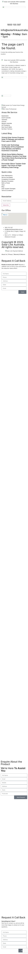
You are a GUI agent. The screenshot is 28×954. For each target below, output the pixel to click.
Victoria (4, 121)
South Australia (6, 118)
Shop (3, 185)
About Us (4, 254)
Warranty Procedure (7, 181)
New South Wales (7, 127)
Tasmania (4, 119)
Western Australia (7, 123)
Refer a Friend (6, 183)
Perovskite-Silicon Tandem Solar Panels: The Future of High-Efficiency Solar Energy (14, 165)
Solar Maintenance (7, 175)
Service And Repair (7, 177)
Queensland (5, 116)
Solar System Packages (8, 188)
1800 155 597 (14, 24)
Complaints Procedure (8, 179)
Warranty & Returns (19, 254)
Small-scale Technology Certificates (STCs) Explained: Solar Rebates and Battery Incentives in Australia (13, 148)
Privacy (10, 254)
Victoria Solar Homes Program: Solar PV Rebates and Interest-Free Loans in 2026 (13, 139)
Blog (3, 186)
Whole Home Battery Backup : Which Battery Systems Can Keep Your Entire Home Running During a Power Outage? (14, 157)
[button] (14, 39)
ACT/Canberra (6, 125)
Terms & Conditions (7, 190)
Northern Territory (7, 129)
